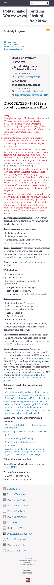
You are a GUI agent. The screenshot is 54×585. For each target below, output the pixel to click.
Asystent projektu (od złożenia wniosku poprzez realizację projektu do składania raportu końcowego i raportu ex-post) (25, 452)
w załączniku (30, 257)
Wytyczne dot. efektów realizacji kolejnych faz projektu (26, 426)
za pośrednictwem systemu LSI (33, 358)
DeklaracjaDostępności (27, 572)
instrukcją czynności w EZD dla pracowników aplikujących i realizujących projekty (24, 378)
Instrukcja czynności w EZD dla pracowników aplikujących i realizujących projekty (27, 412)
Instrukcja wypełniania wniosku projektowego (21, 443)
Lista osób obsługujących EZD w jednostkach (27, 398)
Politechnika (14, 13)
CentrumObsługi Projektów (37, 16)
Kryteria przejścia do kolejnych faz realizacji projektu (27, 433)
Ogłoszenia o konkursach (14, 47)
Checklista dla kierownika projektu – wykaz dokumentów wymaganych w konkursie (27, 393)
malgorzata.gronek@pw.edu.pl (27, 77)
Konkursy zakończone (13, 49)
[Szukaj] (47, 3)
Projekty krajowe (14, 31)
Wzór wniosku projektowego (19, 438)
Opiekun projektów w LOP (31, 95)
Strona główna (10, 42)
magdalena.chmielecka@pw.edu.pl (29, 91)
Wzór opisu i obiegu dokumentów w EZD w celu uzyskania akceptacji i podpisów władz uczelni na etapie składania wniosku (26, 404)
